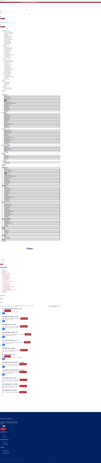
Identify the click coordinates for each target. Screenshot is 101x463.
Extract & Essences (8, 32)
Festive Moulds (7, 58)
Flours (5, 34)
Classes (4, 86)
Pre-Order (6, 84)
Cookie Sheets (7, 51)
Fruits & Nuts (7, 31)
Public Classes (7, 87)
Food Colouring (8, 33)
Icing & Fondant (8, 42)
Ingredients (5, 30)
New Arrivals (7, 82)
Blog (5, 85)
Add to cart (8, 310)
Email (2, 426)
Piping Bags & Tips (8, 60)
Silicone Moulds (8, 70)
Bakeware (4, 45)
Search (1, 22)
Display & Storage (6, 73)
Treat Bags (6, 79)
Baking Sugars (7, 41)
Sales (3, 80)
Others (3, 81)
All (2, 270)
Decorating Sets (8, 72)
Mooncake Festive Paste (7, 286)
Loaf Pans (6, 52)
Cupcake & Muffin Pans (9, 54)
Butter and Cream (8, 39)
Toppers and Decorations (7, 66)
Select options (24, 318)
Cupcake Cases (7, 67)
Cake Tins (6, 47)
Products (3, 260)
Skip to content (3, 0)
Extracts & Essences (7, 281)
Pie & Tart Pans (7, 49)
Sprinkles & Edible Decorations (8, 37)
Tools (3, 59)
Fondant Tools (7, 64)
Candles (6, 77)
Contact (4, 91)
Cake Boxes (6, 74)
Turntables (7, 71)
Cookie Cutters (8, 62)
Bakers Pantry (7, 43)
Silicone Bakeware (8, 48)
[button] (7, 21)
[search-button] (0, 11)
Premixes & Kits (7, 35)
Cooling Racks (7, 50)
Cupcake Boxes (7, 75)
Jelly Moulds (7, 56)
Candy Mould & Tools (9, 69)
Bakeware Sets (7, 55)
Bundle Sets (7, 83)
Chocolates (7, 40)
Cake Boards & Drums (9, 76)
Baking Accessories (8, 61)
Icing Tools (7, 63)
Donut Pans (7, 53)
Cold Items (6, 44)
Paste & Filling (5, 287)
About (3, 90)
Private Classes (8, 88)
